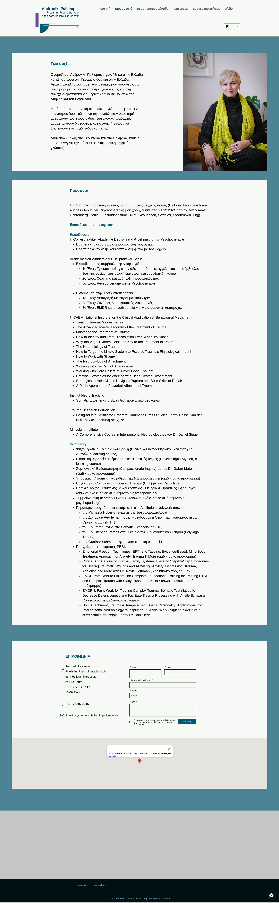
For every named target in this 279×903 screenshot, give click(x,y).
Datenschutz (99, 885)
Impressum (82, 885)
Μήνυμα (133, 702)
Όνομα (133, 667)
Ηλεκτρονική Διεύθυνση (140, 680)
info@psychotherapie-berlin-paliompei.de (92, 715)
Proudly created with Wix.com (154, 898)
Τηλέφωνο (134, 690)
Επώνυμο (169, 667)
